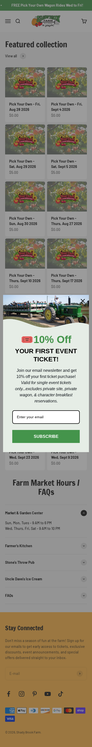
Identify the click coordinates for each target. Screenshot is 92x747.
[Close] (83, 301)
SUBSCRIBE (46, 436)
